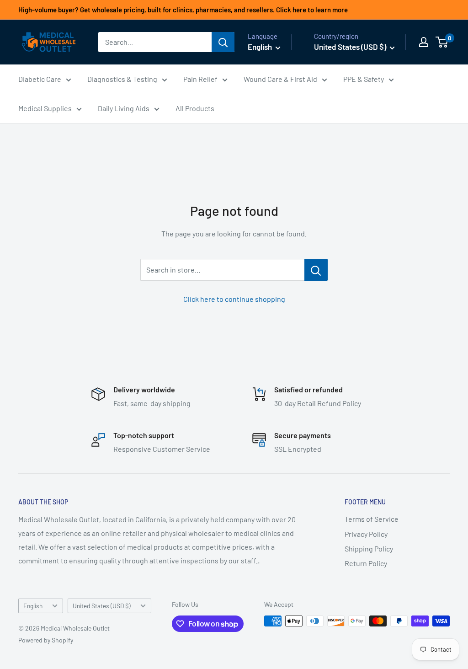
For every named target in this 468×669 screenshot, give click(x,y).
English (33, 606)
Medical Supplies (45, 108)
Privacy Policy (366, 534)
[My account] (423, 42)
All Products (195, 108)
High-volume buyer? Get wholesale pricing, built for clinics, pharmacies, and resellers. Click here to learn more (183, 9)
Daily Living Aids (123, 108)
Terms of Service (372, 518)
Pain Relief (200, 79)
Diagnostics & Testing (122, 79)
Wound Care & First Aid (280, 79)
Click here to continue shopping (234, 298)
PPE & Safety (363, 79)
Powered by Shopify (45, 640)
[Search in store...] (316, 270)
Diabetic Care (39, 79)
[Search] (223, 42)
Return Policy (366, 563)
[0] (442, 42)
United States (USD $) (102, 606)
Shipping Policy (369, 548)
